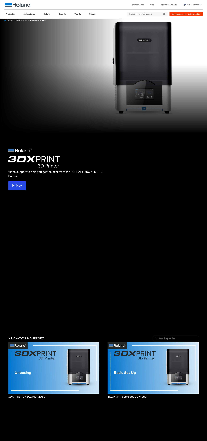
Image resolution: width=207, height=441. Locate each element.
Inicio (5, 20)
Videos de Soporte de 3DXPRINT (35, 20)
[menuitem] (11, 14)
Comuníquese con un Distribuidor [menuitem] (186, 14)
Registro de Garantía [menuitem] (168, 5)
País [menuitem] (188, 5)
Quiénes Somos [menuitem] (138, 5)
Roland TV (19, 20)
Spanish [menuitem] (196, 5)
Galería (10, 20)
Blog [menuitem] (152, 5)
